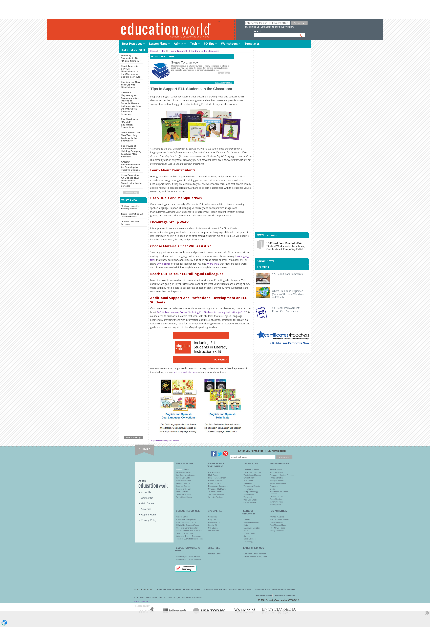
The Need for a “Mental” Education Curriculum (129, 123)
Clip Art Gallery (214, 472)
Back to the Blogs (133, 437)
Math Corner (213, 475)
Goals (272, 489)
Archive (185, 470)
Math (246, 531)
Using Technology (251, 492)
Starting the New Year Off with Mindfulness (130, 85)
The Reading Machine (252, 472)
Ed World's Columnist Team (187, 525)
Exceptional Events (278, 496)
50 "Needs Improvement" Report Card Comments (286, 309)
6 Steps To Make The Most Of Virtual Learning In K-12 (227, 589)
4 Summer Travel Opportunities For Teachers (275, 589)
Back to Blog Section (223, 82)
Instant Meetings (276, 502)
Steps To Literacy (184, 62)
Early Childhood (214, 519)
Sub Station (213, 528)
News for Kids (182, 492)
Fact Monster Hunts (278, 525)
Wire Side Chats (250, 500)
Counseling (212, 517)
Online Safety (249, 478)
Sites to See (248, 480)
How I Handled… (277, 470)
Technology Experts (252, 486)
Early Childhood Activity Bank (255, 556)
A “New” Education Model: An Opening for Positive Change (131, 165)
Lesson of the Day (183, 489)
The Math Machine (251, 470)
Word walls (213, 263)
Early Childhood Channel (186, 522)
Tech (193, 43)
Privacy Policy (149, 520)
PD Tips (209, 43)
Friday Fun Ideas (277, 531)
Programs (274, 486)
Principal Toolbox (277, 480)
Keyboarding (249, 494)
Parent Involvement (278, 483)
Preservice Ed (214, 522)
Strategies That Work (217, 489)
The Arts (247, 519)
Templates (252, 43)
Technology (248, 542)
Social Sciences (250, 539)
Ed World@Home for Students (188, 559)
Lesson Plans (158, 43)
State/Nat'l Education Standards (189, 531)
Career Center (182, 517)
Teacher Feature (215, 492)
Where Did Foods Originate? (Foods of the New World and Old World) (288, 294)
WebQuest (248, 483)
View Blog (224, 73)
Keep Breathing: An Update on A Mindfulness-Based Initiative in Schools (131, 180)
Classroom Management (186, 519)
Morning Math (275, 505)
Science (247, 536)
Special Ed (212, 525)
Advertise (146, 509)
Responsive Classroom (217, 486)
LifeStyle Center (214, 554)
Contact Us (147, 497)
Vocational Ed (213, 531)
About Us (146, 492)
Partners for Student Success (282, 475)
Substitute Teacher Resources (188, 536)
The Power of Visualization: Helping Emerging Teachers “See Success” (131, 151)
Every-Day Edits (183, 478)
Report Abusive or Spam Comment (165, 441)
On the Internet (250, 503)
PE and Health (249, 533)
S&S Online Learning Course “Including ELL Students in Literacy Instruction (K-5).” (201, 312)
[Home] (168, 30)
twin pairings (163, 263)
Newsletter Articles (183, 472)
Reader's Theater (215, 480)
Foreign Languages (251, 522)
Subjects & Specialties (185, 533)
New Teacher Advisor (217, 478)
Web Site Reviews (215, 497)
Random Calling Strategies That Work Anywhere (178, 589)
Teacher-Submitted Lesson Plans (189, 539)
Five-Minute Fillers (183, 480)
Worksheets (229, 43)
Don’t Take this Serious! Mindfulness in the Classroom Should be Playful (131, 71)
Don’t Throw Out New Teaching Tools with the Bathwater (130, 136)
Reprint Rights (149, 514)
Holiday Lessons (183, 483)
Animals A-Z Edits (277, 517)
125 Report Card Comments (287, 274)
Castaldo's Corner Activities (255, 554)
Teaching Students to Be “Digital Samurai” (131, 58)
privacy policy (286, 26)
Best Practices (132, 43)
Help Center (147, 503)
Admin (178, 43)
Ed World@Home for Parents (188, 556)
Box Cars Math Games (185, 475)
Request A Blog (131, 193)
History (246, 525)
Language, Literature (252, 528)
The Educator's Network (284, 596)
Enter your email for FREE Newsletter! (262, 450)
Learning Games (183, 486)
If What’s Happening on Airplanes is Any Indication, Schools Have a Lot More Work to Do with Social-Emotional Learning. (131, 103)
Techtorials (248, 497)
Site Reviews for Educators (187, 528)
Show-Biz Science (183, 494)
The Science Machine (252, 475)
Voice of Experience (216, 494)
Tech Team (248, 489)
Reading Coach (214, 483)
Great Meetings (276, 499)
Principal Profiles (276, 478)
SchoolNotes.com (264, 596)
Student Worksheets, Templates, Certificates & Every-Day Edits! (285, 246)
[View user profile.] (161, 79)
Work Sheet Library (184, 497)
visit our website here (185, 372)
